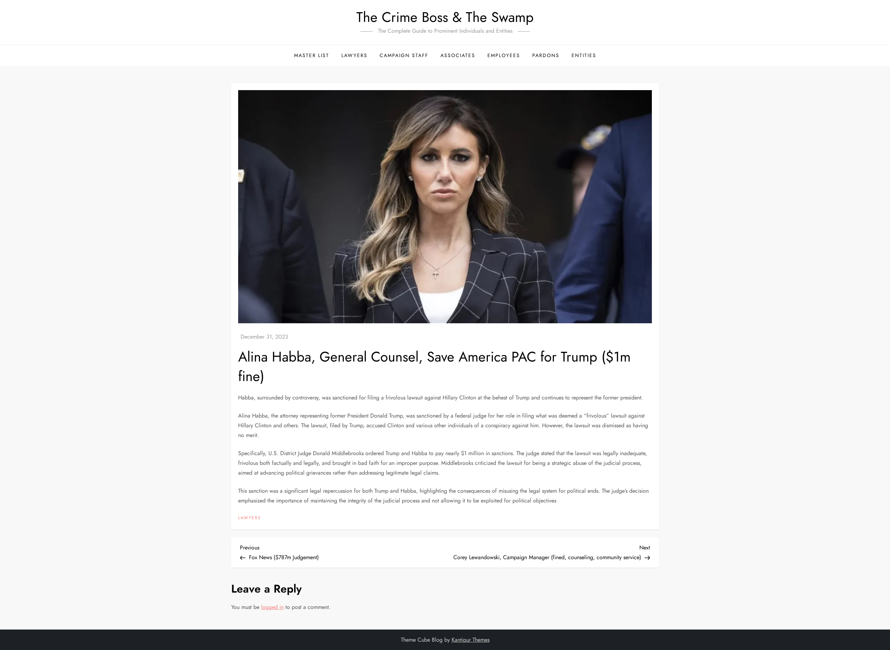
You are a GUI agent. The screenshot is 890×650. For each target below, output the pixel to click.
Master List (311, 55)
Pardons (545, 55)
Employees (503, 55)
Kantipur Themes (471, 640)
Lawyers (354, 55)
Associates (457, 55)
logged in (272, 607)
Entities (584, 55)
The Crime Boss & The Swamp (445, 17)
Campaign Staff (404, 55)
